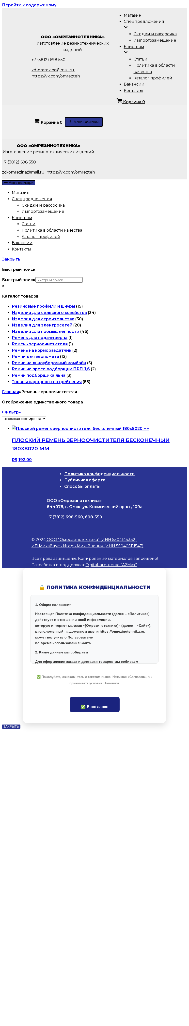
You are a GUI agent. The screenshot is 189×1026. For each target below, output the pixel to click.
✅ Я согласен (95, 707)
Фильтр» (11, 412)
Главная (10, 391)
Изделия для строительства (43, 319)
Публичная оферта (84, 480)
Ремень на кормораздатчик (41, 350)
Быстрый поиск (18, 279)
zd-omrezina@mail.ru (53, 70)
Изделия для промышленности (45, 331)
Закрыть (11, 259)
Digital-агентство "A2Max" (111, 565)
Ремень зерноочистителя (40, 344)
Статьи (140, 59)
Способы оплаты (82, 486)
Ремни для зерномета (35, 356)
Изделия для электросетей (42, 325)
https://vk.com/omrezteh (56, 76)
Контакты (133, 90)
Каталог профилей (153, 78)
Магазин (133, 15)
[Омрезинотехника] (17, 67)
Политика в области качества (52, 230)
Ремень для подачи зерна (39, 337)
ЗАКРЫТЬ (11, 726)
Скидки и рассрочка (155, 34)
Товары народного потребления (47, 381)
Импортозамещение (155, 40)
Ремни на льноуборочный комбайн (49, 363)
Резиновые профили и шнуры (43, 306)
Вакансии (134, 84)
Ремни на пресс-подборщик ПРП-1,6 (51, 369)
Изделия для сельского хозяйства (49, 312)
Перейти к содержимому (29, 5)
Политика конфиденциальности (99, 474)
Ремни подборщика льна (38, 375)
